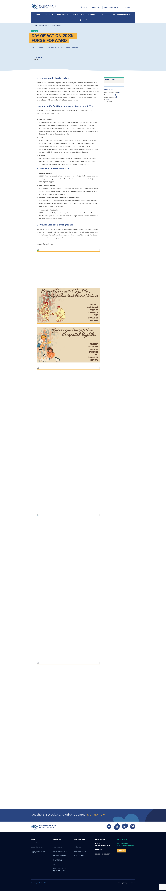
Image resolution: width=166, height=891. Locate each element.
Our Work (49, 15)
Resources (92, 15)
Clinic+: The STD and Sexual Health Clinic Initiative (59, 870)
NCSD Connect (63, 15)
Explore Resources (80, 851)
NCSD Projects (57, 847)
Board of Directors (37, 847)
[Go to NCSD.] (36, 25)
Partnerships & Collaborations (57, 859)
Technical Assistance (59, 855)
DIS (53, 864)
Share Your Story (79, 855)
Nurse (106, 99)
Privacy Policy (122, 883)
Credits (132, 883)
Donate (128, 7)
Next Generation (109, 95)
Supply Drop (108, 101)
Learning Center (111, 7)
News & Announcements (120, 15)
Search (85, 7)
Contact (97, 7)
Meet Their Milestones (111, 92)
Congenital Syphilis (110, 97)
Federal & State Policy (59, 851)
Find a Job (77, 847)
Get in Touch (122, 839)
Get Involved (78, 15)
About (38, 15)
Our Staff (34, 843)
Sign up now (96, 814)
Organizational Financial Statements (125, 844)
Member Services (57, 843)
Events (104, 15)
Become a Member (80, 843)
